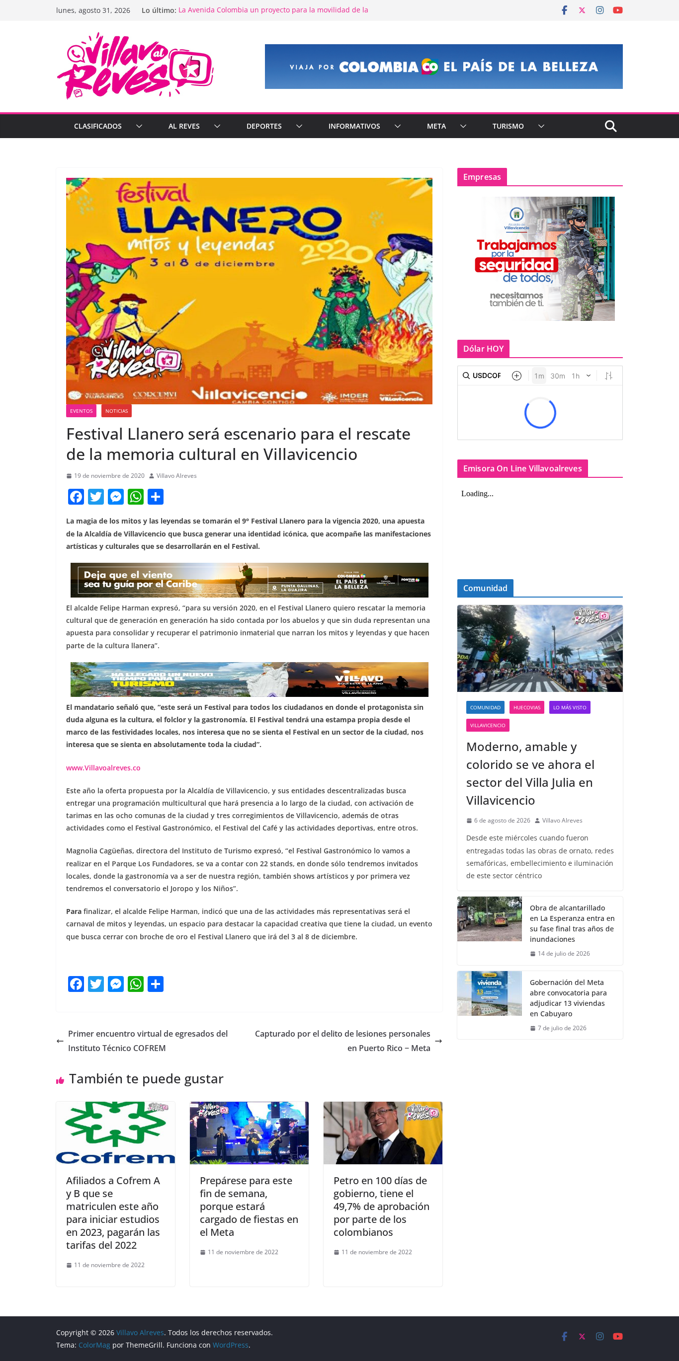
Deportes (264, 126)
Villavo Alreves (177, 475)
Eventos (81, 410)
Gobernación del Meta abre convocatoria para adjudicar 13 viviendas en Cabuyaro (568, 998)
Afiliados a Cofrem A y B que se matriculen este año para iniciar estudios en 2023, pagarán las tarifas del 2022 (113, 1213)
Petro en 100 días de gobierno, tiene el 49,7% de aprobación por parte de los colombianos (381, 1206)
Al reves (184, 126)
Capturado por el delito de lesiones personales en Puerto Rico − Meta (342, 1041)
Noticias (116, 410)
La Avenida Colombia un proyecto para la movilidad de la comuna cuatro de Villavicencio (273, 15)
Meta (436, 126)
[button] (137, 126)
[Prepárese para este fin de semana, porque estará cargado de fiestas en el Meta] (249, 1108)
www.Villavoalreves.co (103, 767)
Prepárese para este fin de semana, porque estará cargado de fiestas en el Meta (249, 1206)
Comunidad (485, 707)
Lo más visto (570, 707)
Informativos (354, 126)
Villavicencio (488, 725)
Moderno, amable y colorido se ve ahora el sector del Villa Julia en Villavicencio (530, 773)
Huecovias (526, 707)
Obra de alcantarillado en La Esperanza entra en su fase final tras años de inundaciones (572, 923)
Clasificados (98, 126)
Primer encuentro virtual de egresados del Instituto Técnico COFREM (148, 1041)
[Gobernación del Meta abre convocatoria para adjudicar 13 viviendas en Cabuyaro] (489, 1005)
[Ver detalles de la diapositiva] (444, 66)
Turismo (508, 126)
